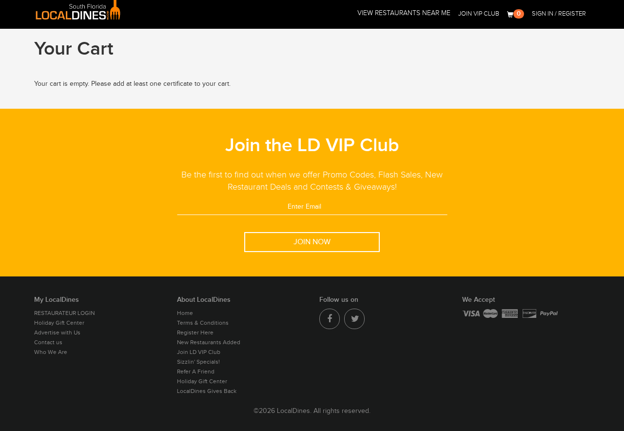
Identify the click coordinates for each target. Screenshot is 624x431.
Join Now (312, 242)
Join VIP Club (478, 14)
